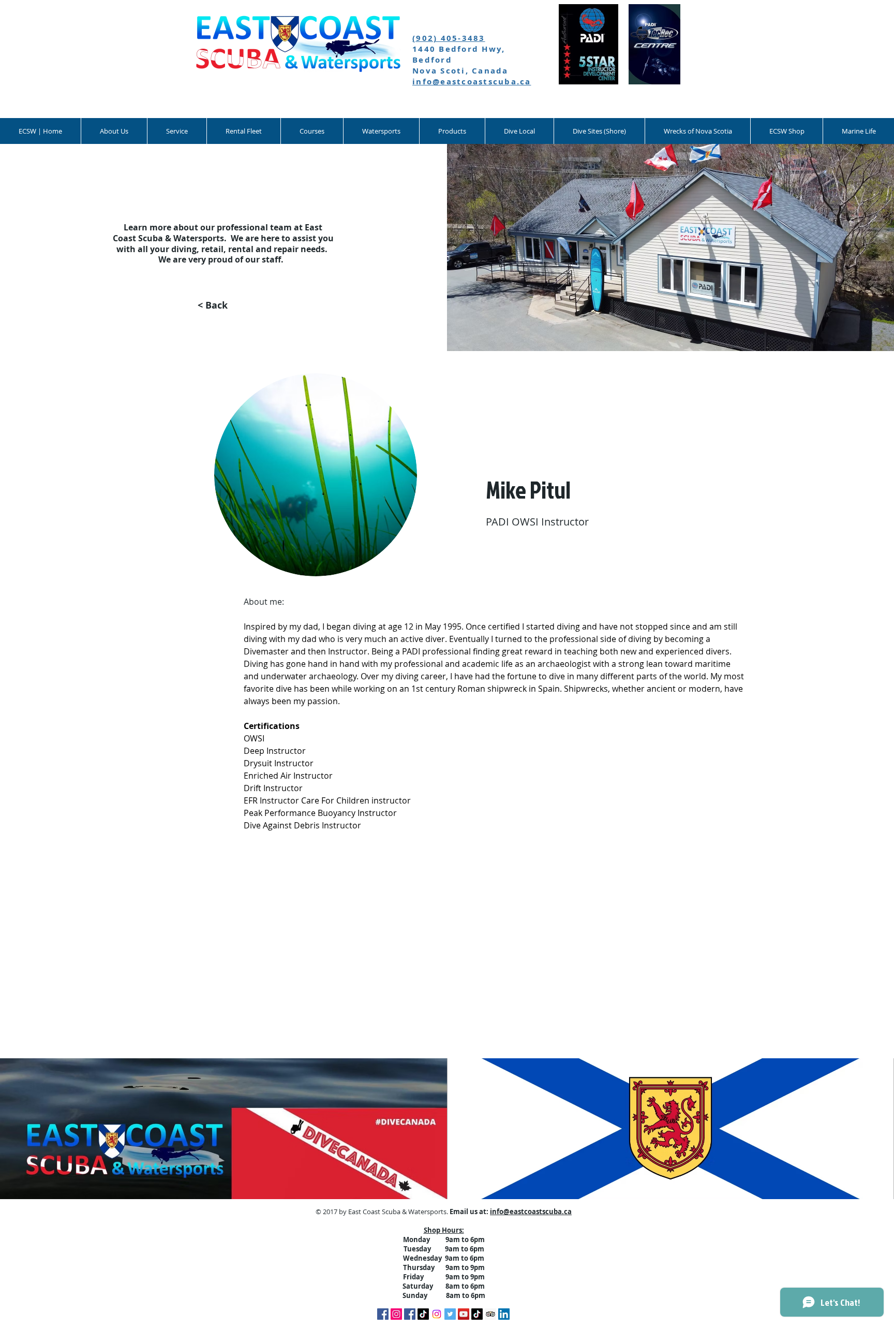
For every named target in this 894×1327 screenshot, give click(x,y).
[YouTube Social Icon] (463, 1314)
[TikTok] (423, 1314)
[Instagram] (436, 1314)
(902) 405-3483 (448, 38)
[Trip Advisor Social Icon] (490, 1314)
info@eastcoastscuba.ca (471, 81)
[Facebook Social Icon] (409, 1314)
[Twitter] (450, 1314)
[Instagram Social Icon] (396, 1314)
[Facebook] (383, 1314)
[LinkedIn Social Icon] (504, 1314)
